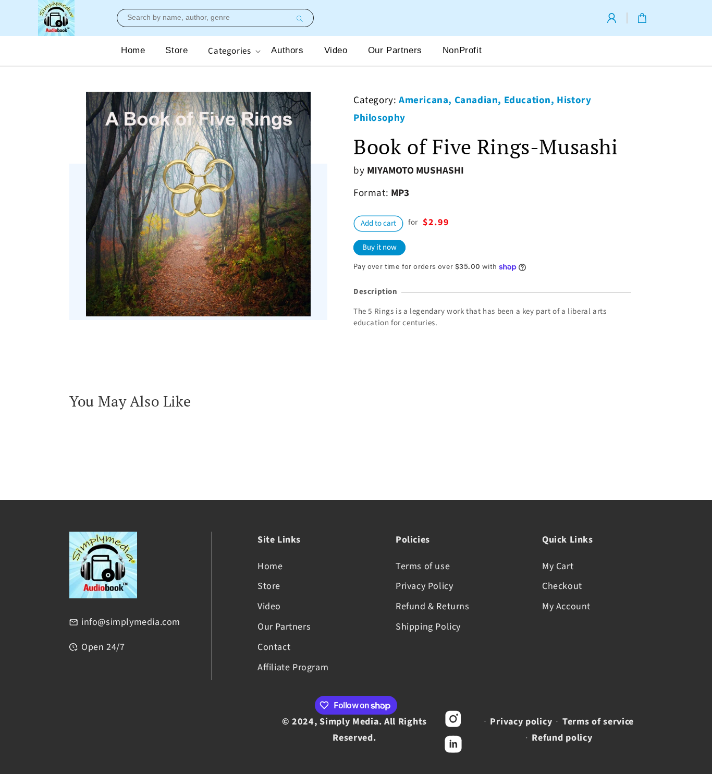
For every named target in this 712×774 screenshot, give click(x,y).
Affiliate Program (292, 667)
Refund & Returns (433, 606)
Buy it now (379, 247)
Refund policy (562, 737)
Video (269, 606)
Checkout (562, 586)
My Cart (557, 566)
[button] (233, 51)
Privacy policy (521, 721)
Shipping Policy (428, 627)
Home (270, 566)
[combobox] (215, 18)
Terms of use (423, 566)
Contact (273, 647)
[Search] (298, 18)
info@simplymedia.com (130, 622)
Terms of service (598, 721)
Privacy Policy (424, 586)
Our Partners (284, 627)
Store (268, 586)
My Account (566, 606)
